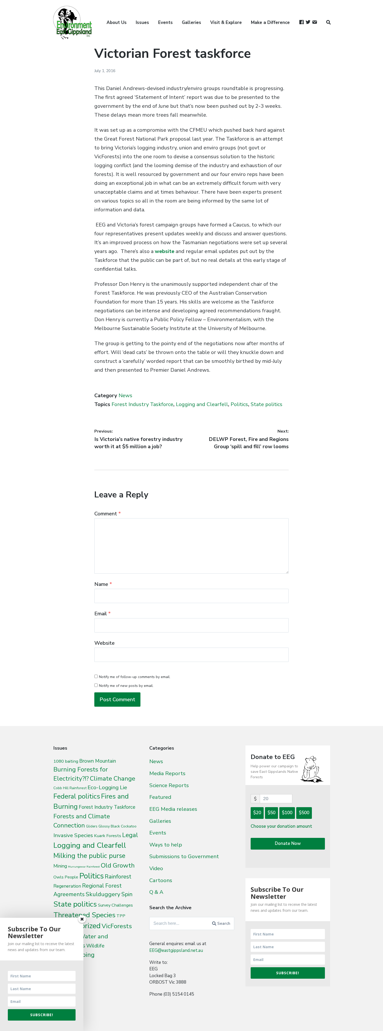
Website (104, 643)
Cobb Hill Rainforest (70, 788)
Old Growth (118, 865)
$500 (304, 813)
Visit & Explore (226, 23)
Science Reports (169, 785)
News (125, 395)
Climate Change (112, 778)
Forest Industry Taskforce (142, 404)
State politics (266, 404)
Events (165, 23)
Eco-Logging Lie (107, 787)
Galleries (191, 23)
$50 (271, 813)
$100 (287, 813)
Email (102, 613)
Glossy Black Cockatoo (117, 826)
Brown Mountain (97, 761)
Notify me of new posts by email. (126, 685)
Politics (239, 404)
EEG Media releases (173, 809)
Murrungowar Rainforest (84, 867)
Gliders (91, 826)
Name (103, 584)
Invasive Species (73, 835)
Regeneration (67, 886)
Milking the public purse (89, 855)
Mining (60, 866)
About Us (117, 23)
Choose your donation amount (281, 826)
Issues (142, 23)
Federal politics (76, 796)
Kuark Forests (107, 836)
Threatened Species (84, 915)
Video (156, 868)
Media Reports (167, 773)
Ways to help (165, 844)
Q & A (156, 892)
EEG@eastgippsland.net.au (176, 950)
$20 (257, 813)
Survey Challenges (115, 905)
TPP (120, 916)
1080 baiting (65, 761)
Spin (127, 894)
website (164, 251)
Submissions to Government (184, 856)
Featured (160, 797)
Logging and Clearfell (202, 404)
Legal (130, 835)
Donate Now (288, 843)
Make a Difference (270, 23)
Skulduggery (103, 894)
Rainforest (118, 877)
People (71, 877)
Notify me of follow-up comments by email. (134, 676)
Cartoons (160, 880)
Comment (107, 513)
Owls (58, 877)
